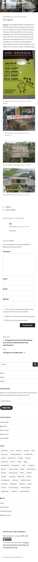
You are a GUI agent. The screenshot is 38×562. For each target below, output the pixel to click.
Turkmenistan (13, 487)
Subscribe (6, 408)
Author (2, 381)
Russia (29, 476)
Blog (1, 426)
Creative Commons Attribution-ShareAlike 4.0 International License (16, 545)
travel (13, 210)
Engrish (5, 25)
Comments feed (5, 511)
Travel (8, 207)
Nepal (22, 469)
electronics (12, 458)
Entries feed (4, 507)
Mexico (3, 469)
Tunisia (3, 487)
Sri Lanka (4, 484)
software (15, 480)
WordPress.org (5, 515)
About (2, 377)
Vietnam (14, 491)
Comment (7, 251)
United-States (26, 487)
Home (2, 373)
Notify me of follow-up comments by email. (20, 316)
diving (3, 458)
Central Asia (28, 454)
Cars (33, 450)
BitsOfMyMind (14, 2)
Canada (26, 450)
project (29, 473)
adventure (4, 450)
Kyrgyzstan (15, 465)
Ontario (3, 473)
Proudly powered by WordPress (13, 557)
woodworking (24, 491)
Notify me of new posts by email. (16, 320)
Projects (3, 434)
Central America (16, 454)
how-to (12, 462)
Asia (7, 210)
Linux (24, 465)
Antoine (23, 17)
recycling (12, 476)
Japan (26, 462)
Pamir (22, 473)
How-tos (3, 430)
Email (5, 289)
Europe (20, 458)
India (19, 462)
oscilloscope (13, 473)
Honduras (4, 462)
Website (6, 299)
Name (5, 279)
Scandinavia (5, 480)
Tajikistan (13, 484)
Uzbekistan (5, 491)
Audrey (18, 450)
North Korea (31, 469)
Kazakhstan (5, 465)
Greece (28, 458)
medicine (31, 465)
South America (26, 480)
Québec (3, 476)
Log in (2, 503)
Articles (2, 422)
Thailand (22, 484)
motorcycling (13, 469)
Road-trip (21, 476)
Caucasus (4, 454)
